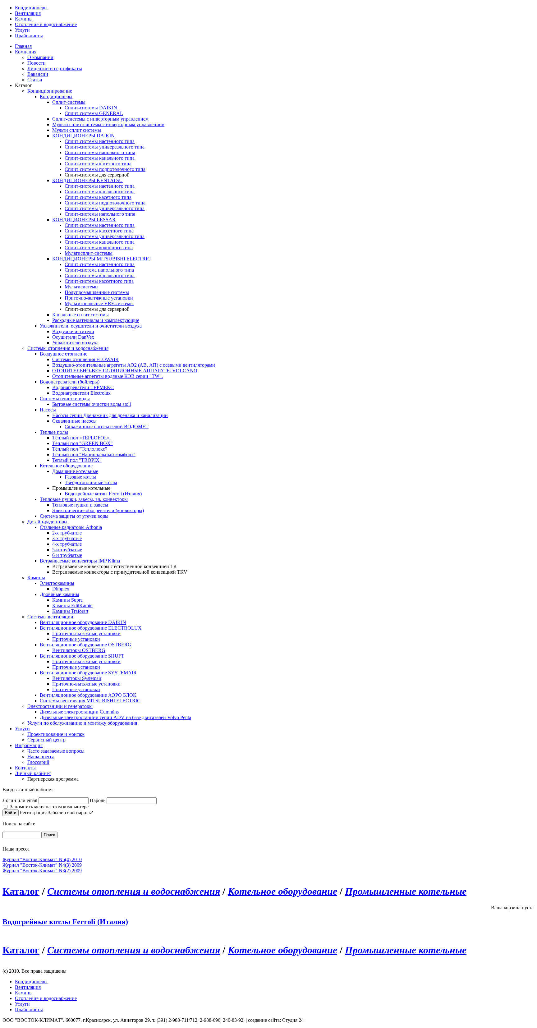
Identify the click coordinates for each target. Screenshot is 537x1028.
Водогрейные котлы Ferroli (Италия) (103, 493)
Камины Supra (67, 600)
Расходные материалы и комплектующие (95, 320)
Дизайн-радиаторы (47, 521)
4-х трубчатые (67, 544)
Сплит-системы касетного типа (98, 163)
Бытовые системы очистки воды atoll (91, 404)
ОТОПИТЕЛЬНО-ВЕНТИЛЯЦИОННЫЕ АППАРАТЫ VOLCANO (124, 370)
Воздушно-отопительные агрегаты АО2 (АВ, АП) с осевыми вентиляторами (133, 365)
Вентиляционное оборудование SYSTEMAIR (88, 672)
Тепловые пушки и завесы (80, 504)
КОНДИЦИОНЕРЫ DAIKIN (83, 135)
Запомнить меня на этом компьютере (49, 806)
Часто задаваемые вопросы (56, 751)
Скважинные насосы (74, 421)
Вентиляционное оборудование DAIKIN (83, 622)
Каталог (20, 891)
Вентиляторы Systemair (76, 678)
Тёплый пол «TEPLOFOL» (81, 437)
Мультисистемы (82, 286)
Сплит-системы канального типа (100, 158)
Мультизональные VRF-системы (99, 303)
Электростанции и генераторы (60, 706)
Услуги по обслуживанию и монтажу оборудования (82, 723)
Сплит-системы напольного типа (100, 152)
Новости (36, 63)
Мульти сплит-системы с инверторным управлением (108, 124)
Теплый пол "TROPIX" (77, 460)
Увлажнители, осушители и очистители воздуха (91, 325)
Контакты (25, 767)
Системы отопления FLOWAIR (85, 359)
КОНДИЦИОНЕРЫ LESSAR (84, 219)
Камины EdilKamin (72, 605)
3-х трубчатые (67, 538)
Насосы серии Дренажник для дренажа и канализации (110, 415)
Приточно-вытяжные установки (99, 298)
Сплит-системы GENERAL (94, 113)
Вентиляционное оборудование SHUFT (82, 656)
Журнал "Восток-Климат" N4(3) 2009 (42, 865)
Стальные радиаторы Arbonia (71, 527)
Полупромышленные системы (97, 292)
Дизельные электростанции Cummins (79, 711)
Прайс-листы (29, 35)
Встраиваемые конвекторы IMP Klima (80, 560)
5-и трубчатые (67, 549)
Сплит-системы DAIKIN (91, 107)
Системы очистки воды (65, 398)
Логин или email (19, 800)
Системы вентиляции (50, 616)
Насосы (48, 409)
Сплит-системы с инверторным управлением (100, 119)
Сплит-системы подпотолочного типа (105, 169)
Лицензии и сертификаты (54, 68)
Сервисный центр (46, 739)
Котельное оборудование (66, 465)
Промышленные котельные (405, 891)
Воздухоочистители (73, 331)
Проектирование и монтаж (56, 734)
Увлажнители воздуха (75, 342)
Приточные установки (76, 639)
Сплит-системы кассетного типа (99, 230)
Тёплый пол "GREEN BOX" (82, 443)
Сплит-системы (68, 102)
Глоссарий (38, 762)
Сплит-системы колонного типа (99, 247)
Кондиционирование (49, 91)
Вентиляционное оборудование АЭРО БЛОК (88, 695)
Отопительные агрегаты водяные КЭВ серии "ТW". (107, 376)
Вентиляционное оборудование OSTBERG (85, 644)
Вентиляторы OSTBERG (78, 650)
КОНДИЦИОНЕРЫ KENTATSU (87, 180)
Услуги (22, 30)
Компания (25, 51)
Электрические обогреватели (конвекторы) (98, 510)
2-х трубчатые (67, 532)
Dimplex (60, 588)
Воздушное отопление (63, 353)
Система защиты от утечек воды (74, 516)
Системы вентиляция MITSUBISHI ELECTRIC (90, 700)
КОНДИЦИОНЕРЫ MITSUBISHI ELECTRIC (101, 258)
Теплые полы (54, 432)
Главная (23, 46)
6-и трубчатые (67, 555)
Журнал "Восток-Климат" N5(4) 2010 (42, 859)
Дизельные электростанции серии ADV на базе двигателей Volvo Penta (115, 717)
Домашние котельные (75, 471)
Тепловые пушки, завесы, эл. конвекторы (84, 499)
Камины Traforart (70, 611)
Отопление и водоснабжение (46, 24)
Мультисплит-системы (88, 253)
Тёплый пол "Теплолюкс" (79, 449)
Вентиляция (28, 13)
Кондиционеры (31, 7)
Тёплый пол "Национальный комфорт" (93, 454)
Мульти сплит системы (76, 130)
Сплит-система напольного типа (99, 270)
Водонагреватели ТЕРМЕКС (83, 387)
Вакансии (37, 74)
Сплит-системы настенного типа (100, 141)
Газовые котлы (80, 477)
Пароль (97, 800)
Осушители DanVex (73, 337)
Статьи (34, 79)
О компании (40, 57)
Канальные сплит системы (80, 314)
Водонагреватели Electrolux (81, 393)
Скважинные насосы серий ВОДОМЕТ (107, 426)
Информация (29, 745)
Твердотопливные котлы (91, 482)
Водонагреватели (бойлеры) (69, 381)
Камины (24, 18)
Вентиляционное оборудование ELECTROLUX (91, 628)
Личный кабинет (33, 773)
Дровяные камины (59, 594)
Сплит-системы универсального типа (105, 146)
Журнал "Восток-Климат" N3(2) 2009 (42, 870)
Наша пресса (40, 756)
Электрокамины (57, 583)
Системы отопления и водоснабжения (67, 348)
